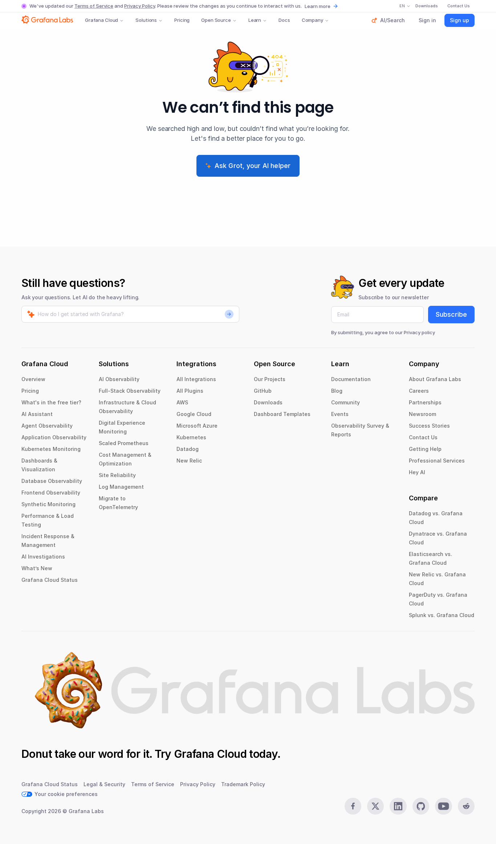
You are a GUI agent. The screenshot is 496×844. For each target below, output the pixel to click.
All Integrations (196, 379)
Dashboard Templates (282, 414)
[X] (375, 806)
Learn (254, 20)
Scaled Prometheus (124, 443)
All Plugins (189, 391)
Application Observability (53, 437)
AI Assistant (37, 414)
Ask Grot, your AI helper (253, 165)
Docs (284, 20)
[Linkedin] (398, 806)
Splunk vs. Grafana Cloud (441, 615)
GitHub (263, 391)
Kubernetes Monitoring (51, 449)
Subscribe (451, 314)
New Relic (189, 460)
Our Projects (269, 379)
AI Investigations (43, 556)
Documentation (351, 379)
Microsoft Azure (196, 426)
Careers (419, 391)
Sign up (459, 20)
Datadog (187, 449)
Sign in (427, 20)
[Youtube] (443, 806)
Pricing (182, 20)
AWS (182, 402)
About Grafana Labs (435, 379)
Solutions (146, 20)
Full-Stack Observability (129, 391)
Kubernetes (191, 437)
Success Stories (429, 426)
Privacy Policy (139, 6)
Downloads (268, 402)
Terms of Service (93, 6)
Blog (336, 391)
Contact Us (423, 437)
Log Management (121, 487)
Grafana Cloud (101, 20)
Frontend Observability (50, 492)
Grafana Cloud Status (49, 580)
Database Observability (51, 481)
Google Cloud (193, 414)
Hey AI (417, 472)
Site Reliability (117, 475)
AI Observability (119, 379)
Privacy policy (419, 332)
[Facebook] (353, 806)
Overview (33, 379)
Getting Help (425, 449)
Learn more (317, 6)
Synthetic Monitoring (48, 504)
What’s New (36, 568)
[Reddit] (466, 806)
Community (345, 402)
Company (312, 20)
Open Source (216, 20)
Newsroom (422, 414)
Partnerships (425, 402)
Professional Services (437, 460)
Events (340, 414)
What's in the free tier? (51, 402)
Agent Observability (47, 426)
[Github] (420, 806)
